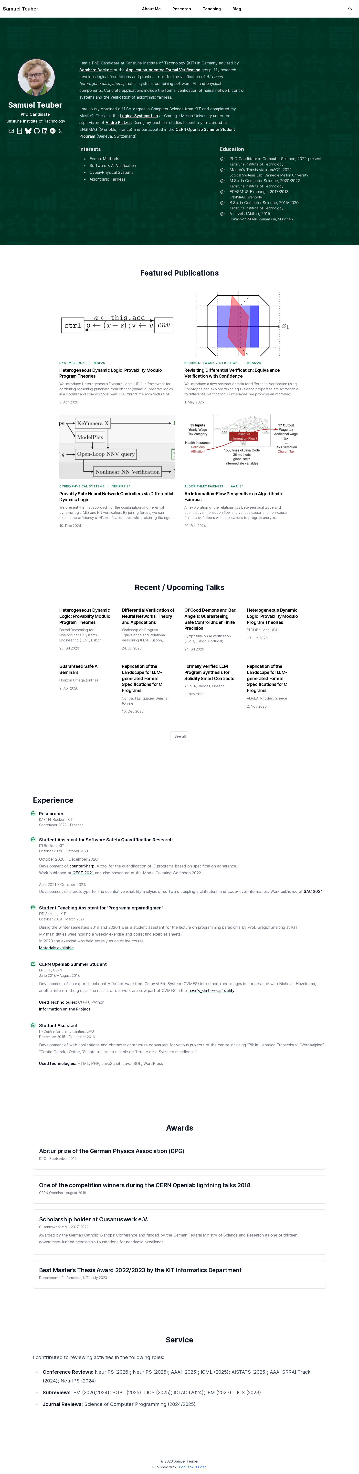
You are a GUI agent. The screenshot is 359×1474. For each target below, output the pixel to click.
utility (212, 990)
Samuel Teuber (20, 9)
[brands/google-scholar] (60, 131)
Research (181, 8)
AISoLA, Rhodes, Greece (204, 686)
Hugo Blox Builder (191, 1467)
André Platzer (118, 122)
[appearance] (350, 8)
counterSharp (82, 866)
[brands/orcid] (53, 131)
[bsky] (28, 131)
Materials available (56, 947)
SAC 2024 (313, 891)
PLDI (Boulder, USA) (263, 630)
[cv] (19, 131)
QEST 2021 (83, 872)
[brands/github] (37, 131)
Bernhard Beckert (96, 69)
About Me (151, 8)
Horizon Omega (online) (78, 680)
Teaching (212, 8)
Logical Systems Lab (139, 115)
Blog (236, 8)
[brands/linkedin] (44, 131)
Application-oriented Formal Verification (163, 69)
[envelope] (11, 131)
